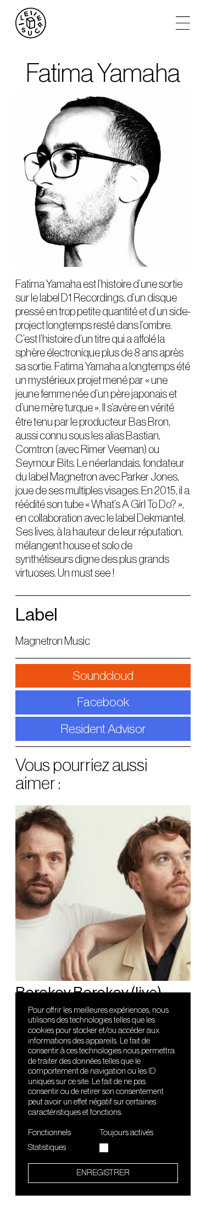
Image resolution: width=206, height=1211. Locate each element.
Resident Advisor (103, 729)
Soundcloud (103, 675)
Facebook (103, 702)
